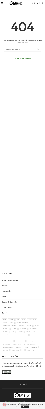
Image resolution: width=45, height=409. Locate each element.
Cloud (11, 322)
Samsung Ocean (20, 341)
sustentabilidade (8, 347)
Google (28, 331)
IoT (20, 335)
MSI (4, 338)
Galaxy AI (5, 328)
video (28, 350)
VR (33, 350)
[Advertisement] (22, 168)
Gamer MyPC (23, 328)
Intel (34, 331)
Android (11, 319)
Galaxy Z (14, 328)
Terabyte (5, 350)
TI (22, 350)
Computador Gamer (22, 322)
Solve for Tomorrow (30, 344)
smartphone (6, 344)
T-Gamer (18, 347)
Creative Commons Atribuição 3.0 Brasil (27, 366)
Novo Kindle (6, 291)
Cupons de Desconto (9, 302)
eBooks (4, 297)
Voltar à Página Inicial (22, 58)
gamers (5, 331)
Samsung (34, 338)
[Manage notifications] (4, 404)
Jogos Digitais (7, 307)
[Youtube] (37, 3)
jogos (25, 335)
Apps (18, 319)
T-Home (26, 347)
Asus (23, 319)
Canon (5, 322)
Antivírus (5, 286)
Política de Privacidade (10, 280)
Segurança (31, 341)
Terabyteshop (15, 350)
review (27, 338)
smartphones (17, 344)
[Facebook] (32, 3)
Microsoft (34, 335)
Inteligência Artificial (9, 335)
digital (29, 325)
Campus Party (32, 319)
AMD (4, 319)
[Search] (43, 3)
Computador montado (9, 325)
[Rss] (39, 3)
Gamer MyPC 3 (33, 328)
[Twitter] (35, 3)
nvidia (10, 338)
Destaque (21, 325)
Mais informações (36, 407)
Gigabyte (19, 331)
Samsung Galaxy (7, 341)
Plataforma (18, 338)
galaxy (37, 325)
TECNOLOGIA (34, 347)
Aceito (25, 407)
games (12, 331)
